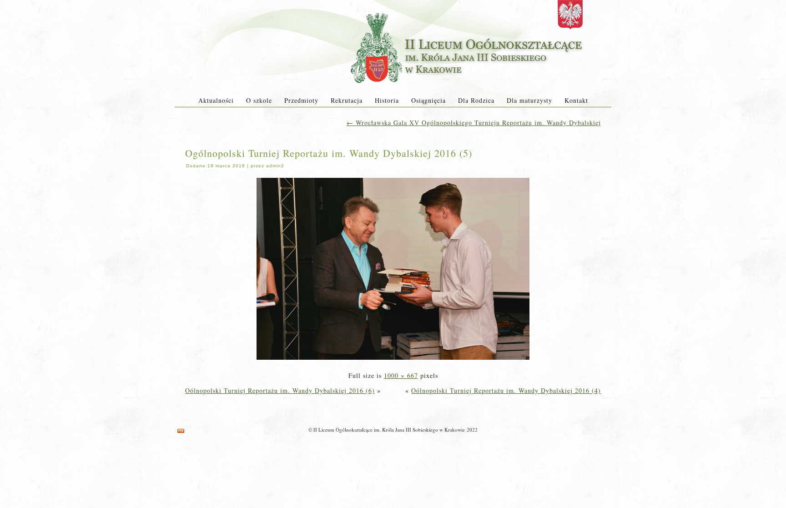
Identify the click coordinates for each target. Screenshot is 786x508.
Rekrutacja (347, 100)
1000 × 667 (401, 375)
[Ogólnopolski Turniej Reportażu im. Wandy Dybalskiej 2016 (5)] (393, 360)
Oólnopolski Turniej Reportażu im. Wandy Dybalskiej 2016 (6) (280, 390)
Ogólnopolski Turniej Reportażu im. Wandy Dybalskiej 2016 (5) (328, 153)
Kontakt (576, 100)
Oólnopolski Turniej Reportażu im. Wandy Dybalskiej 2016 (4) (506, 390)
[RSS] (180, 431)
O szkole (259, 100)
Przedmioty (301, 100)
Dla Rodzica (476, 100)
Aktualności (216, 100)
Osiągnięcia (428, 100)
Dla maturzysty (529, 100)
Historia (387, 100)
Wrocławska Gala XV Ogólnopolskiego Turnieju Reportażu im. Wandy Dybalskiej (474, 122)
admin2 (275, 165)
